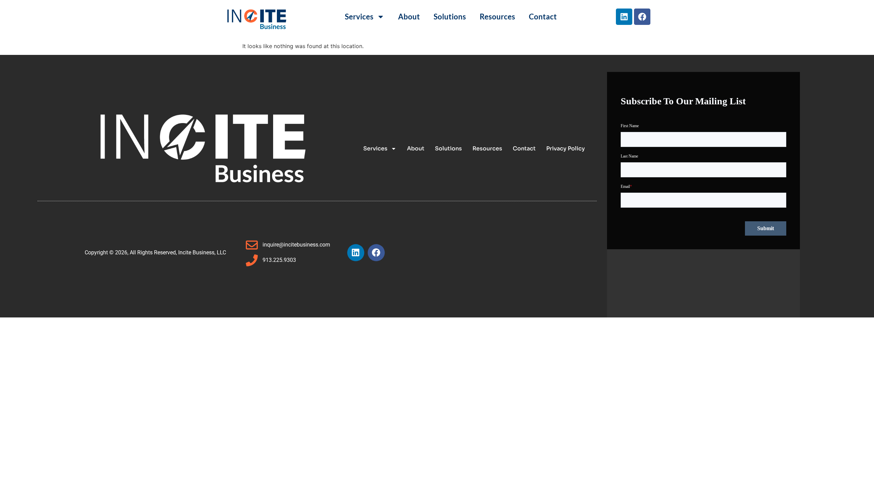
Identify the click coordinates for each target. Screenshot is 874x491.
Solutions (450, 16)
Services (359, 16)
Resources (497, 16)
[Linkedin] (624, 17)
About (409, 16)
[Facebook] (642, 17)
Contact (543, 16)
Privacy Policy (565, 148)
